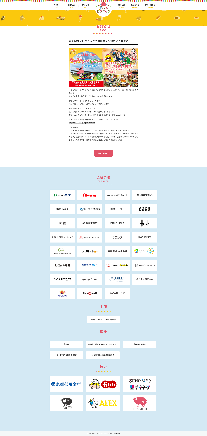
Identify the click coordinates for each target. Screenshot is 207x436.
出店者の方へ (136, 5)
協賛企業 (121, 5)
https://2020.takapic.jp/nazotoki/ (82, 123)
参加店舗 (71, 5)
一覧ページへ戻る (102, 153)
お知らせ (85, 5)
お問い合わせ (150, 5)
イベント (56, 5)
